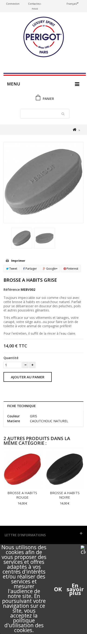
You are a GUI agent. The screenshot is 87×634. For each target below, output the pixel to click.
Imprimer (18, 260)
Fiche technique (21, 406)
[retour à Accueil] (74, 130)
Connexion (12, 3)
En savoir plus (75, 589)
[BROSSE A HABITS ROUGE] (22, 469)
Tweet (13, 269)
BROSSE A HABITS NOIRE (65, 495)
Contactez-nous (35, 6)
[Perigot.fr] (43, 37)
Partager (31, 269)
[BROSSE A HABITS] (21, 238)
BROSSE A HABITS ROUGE (22, 495)
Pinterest (72, 269)
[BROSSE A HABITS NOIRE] (65, 469)
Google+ (51, 269)
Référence (11, 289)
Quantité (10, 358)
